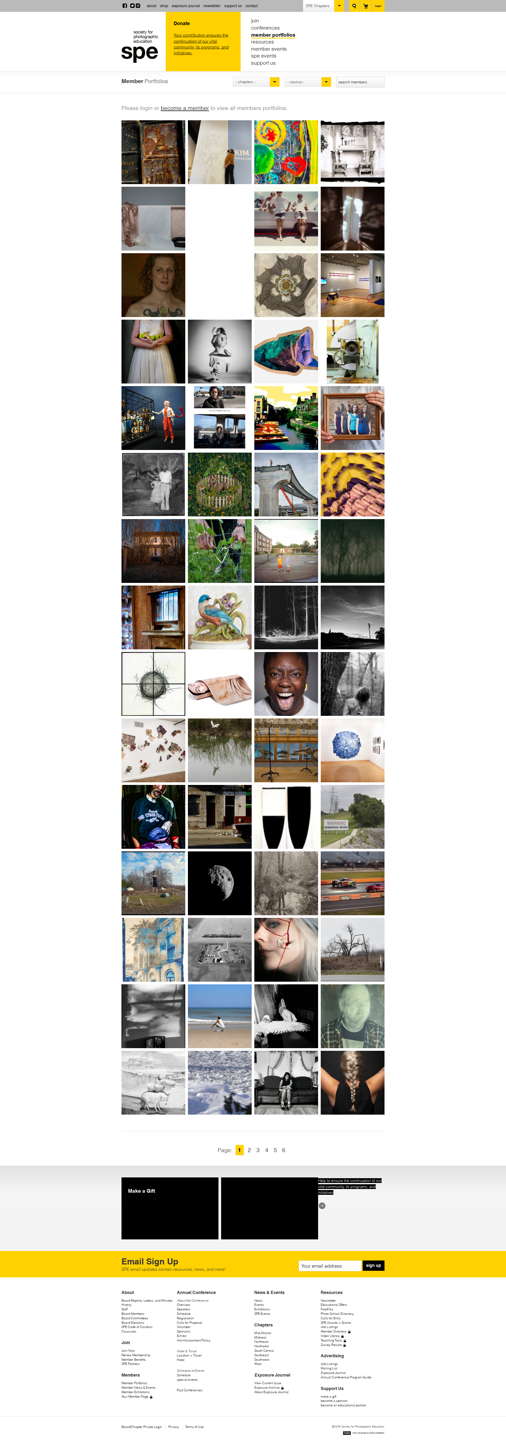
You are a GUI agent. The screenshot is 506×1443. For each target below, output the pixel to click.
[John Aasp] (153, 152)
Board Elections (132, 1323)
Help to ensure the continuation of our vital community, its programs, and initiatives (350, 1186)
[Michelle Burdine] (353, 750)
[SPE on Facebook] (125, 6)
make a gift (328, 1396)
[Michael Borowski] (286, 617)
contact (252, 6)
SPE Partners (130, 1364)
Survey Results (331, 1345)
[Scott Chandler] (220, 883)
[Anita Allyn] (220, 285)
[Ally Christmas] (286, 950)
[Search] (354, 6)
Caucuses (128, 1331)
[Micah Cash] (353, 817)
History (126, 1305)
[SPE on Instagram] (138, 6)
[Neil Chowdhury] (153, 950)
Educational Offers (334, 1305)
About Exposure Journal (271, 1392)
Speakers (183, 1309)
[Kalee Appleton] (286, 351)
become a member (185, 108)
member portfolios (273, 34)
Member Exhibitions (135, 1392)
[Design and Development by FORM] (364, 1434)
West (257, 1364)
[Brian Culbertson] (353, 1016)
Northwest (261, 1346)
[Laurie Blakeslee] (220, 551)
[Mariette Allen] (153, 285)
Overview (183, 1305)
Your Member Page (134, 1396)
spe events (263, 55)
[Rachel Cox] (286, 1016)
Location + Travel (189, 1355)
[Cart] (365, 6)
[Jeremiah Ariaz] (353, 351)
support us (233, 6)
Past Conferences (189, 1390)
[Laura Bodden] (353, 551)
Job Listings (329, 1327)
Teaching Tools (331, 1340)
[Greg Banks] (153, 484)
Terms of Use (194, 1427)
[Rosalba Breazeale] (153, 750)
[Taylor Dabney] (286, 1083)
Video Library (330, 1336)
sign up (373, 1265)
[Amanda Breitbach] (220, 750)
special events (187, 1380)
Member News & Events (138, 1387)
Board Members (132, 1314)
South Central (264, 1351)
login (378, 5)
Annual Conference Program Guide (346, 1377)
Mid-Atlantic (262, 1333)
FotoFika (327, 1309)
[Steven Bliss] (286, 551)
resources (262, 42)
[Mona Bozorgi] (220, 684)
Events (259, 1305)
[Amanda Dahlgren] (353, 1083)
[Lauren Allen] (353, 219)
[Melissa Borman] (220, 617)
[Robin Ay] (153, 418)
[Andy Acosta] (286, 152)
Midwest (260, 1337)
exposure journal (186, 6)
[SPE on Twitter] (132, 6)
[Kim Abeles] (220, 152)
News (258, 1300)
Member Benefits (133, 1359)
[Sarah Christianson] (220, 950)
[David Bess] (353, 484)
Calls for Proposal (189, 1323)
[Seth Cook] (153, 1016)
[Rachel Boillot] (153, 617)
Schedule (184, 1314)
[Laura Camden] (220, 817)
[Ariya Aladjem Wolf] (153, 219)
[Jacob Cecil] (153, 883)
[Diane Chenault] (353, 883)
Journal (333, 1373)
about (151, 6)
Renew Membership (135, 1355)
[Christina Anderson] (286, 285)
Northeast (261, 1342)
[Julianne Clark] (353, 950)
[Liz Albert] (286, 219)
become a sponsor (334, 1401)
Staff (124, 1309)
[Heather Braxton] (353, 684)
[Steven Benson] (286, 484)
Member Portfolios (134, 1383)
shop (164, 6)
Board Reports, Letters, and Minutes (147, 1300)
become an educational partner (343, 1405)
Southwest (261, 1359)
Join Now (128, 1351)
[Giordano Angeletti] (220, 351)
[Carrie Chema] (286, 883)
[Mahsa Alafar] (220, 219)
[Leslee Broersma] (286, 750)
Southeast (261, 1355)
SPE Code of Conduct (136, 1327)
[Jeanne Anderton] (153, 351)
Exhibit (181, 1336)
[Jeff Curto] (220, 1083)
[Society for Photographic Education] (142, 46)
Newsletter (328, 1300)
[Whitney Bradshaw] (286, 684)
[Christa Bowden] (153, 684)
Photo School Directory (337, 1314)
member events (269, 48)
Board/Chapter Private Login (141, 1427)
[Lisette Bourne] (353, 617)
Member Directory (334, 1331)
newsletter (212, 6)
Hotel (180, 1360)
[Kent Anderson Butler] (353, 285)
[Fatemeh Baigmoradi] (220, 418)
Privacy (173, 1427)
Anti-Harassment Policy (193, 1340)
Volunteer (184, 1327)
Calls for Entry (330, 1318)
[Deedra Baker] (353, 418)
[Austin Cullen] (153, 1083)
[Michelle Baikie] (286, 418)
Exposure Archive (267, 1387)
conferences (265, 28)
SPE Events (262, 1314)
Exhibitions (262, 1309)
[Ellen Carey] (286, 817)
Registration (185, 1318)
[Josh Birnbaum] (153, 551)
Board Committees (134, 1318)
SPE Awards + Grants (336, 1323)
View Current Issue (267, 1383)
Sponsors (183, 1331)
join (255, 20)
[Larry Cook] (220, 1016)
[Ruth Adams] (353, 152)
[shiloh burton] (153, 817)
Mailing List (329, 1368)
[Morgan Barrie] (220, 484)
